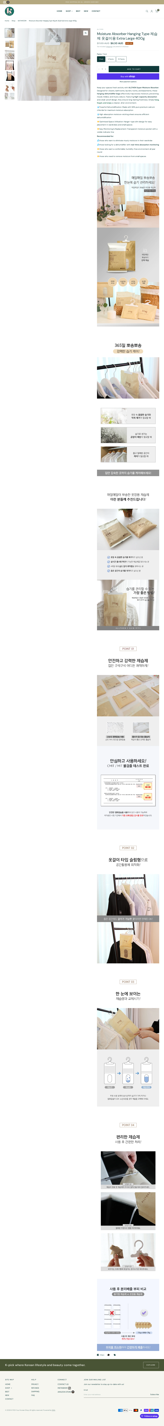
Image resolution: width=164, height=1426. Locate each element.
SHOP (68, 11)
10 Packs (121, 59)
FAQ (33, 1395)
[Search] (147, 11)
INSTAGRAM (63, 1388)
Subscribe (154, 1394)
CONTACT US (63, 1384)
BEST (78, 11)
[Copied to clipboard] (115, 1355)
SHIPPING (35, 1391)
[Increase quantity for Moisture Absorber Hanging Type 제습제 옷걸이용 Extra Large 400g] (105, 69)
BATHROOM (22, 21)
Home (7, 21)
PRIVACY (35, 1384)
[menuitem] (59, 11)
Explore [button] (151, 1365)
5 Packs (111, 59)
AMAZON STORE (65, 1392)
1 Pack (101, 59)
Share (102, 1355)
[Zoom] (85, 33)
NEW (86, 11)
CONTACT (96, 11)
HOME (59, 11)
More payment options (128, 81)
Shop (13, 21)
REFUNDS (35, 1388)
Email (86, 1390)
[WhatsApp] (109, 1355)
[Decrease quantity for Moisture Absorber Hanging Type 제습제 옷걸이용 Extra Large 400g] (99, 69)
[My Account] (151, 11)
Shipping (109, 47)
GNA (53, 1410)
